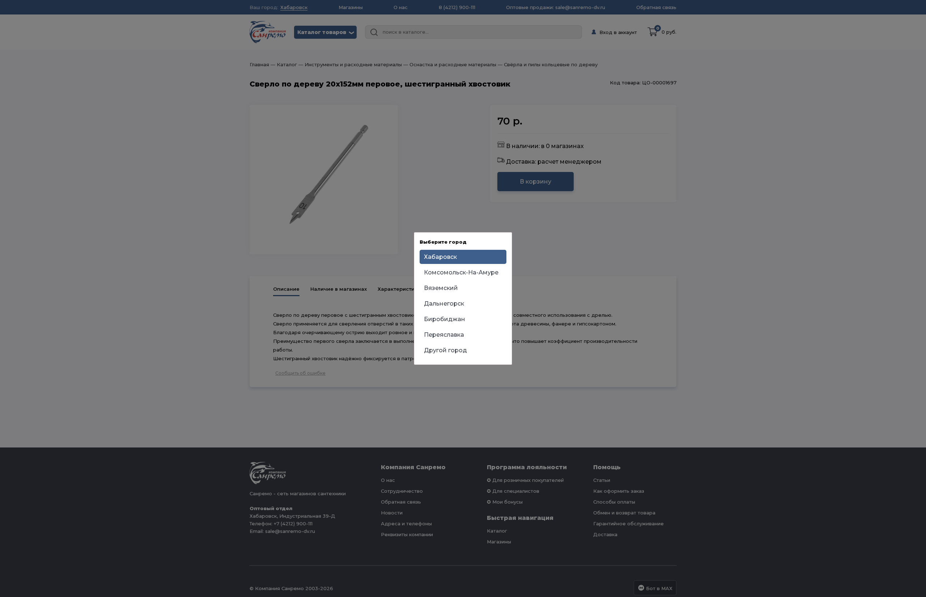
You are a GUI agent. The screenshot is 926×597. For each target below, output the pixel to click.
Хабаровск (440, 256)
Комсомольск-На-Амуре (461, 272)
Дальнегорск (444, 303)
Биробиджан (444, 319)
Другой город (445, 350)
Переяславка (444, 334)
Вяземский (441, 288)
